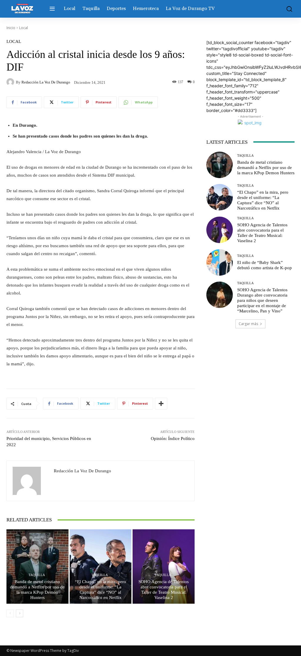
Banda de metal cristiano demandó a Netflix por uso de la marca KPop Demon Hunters (266, 167)
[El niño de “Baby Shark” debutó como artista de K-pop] (219, 262)
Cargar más (248, 323)
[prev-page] (10, 613)
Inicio (10, 27)
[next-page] (19, 613)
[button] (287, 9)
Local (23, 27)
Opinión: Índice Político (173, 438)
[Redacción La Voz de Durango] (11, 82)
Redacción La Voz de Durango (45, 82)
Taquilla (37, 575)
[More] (161, 403)
